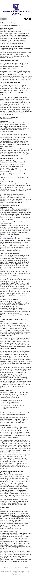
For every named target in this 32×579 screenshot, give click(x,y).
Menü (4, 19)
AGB (26, 567)
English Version (27, 17)
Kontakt (6, 567)
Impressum (17, 567)
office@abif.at (16, 574)
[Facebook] (30, 19)
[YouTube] (27, 19)
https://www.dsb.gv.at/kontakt (9, 234)
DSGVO (16, 569)
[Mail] (25, 19)
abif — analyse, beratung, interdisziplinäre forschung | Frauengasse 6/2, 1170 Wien (16, 572)
